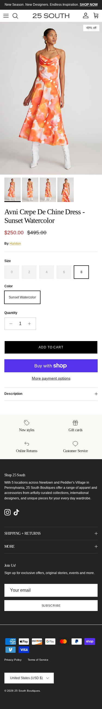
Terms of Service (38, 659)
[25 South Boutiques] (51, 15)
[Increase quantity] (31, 324)
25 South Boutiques (27, 690)
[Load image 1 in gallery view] (51, 98)
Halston (15, 243)
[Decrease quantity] (9, 324)
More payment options (51, 378)
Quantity (10, 313)
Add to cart (51, 347)
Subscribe (51, 605)
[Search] (18, 16)
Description (13, 394)
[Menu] (6, 16)
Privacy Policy (12, 659)
